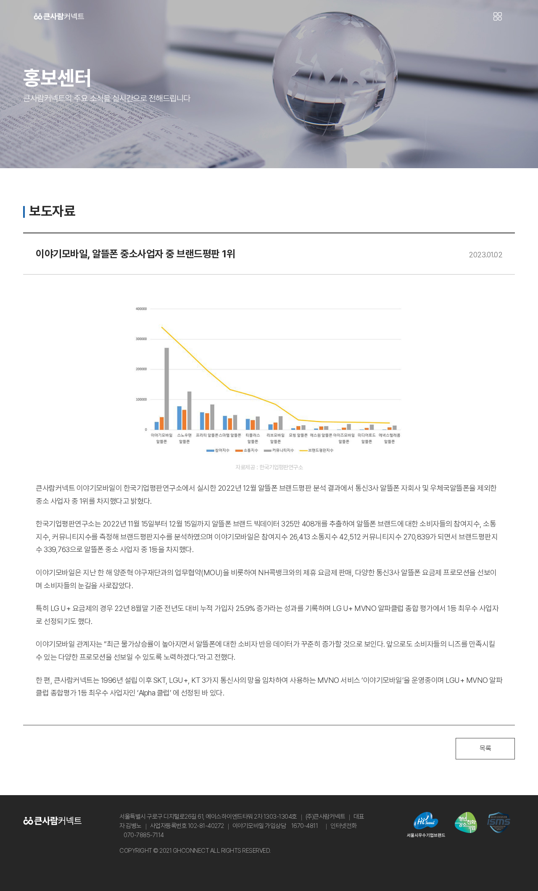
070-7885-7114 (144, 835)
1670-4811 (304, 826)
